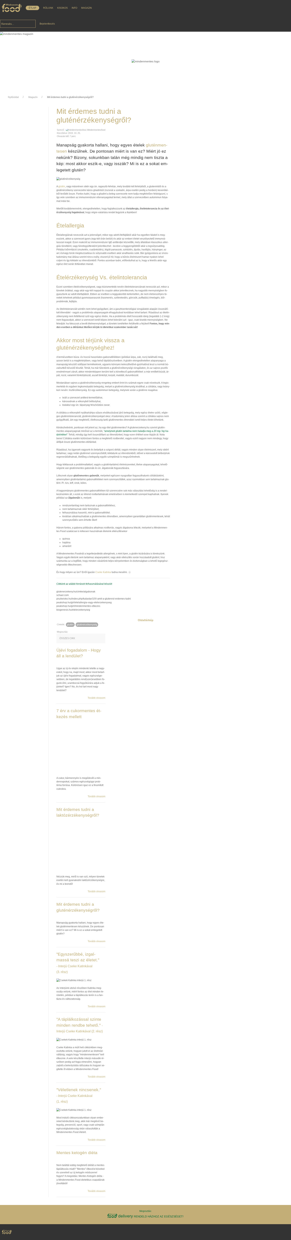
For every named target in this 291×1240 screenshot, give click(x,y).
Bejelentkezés (47, 23)
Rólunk (48, 8)
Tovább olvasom (96, 697)
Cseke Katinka (103, 572)
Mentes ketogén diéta (76, 1152)
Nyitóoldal (13, 97)
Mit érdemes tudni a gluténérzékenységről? (70, 97)
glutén (61, 186)
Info (74, 8)
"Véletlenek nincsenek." (78, 1095)
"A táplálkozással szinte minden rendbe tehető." (79, 1025)
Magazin (86, 8)
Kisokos (62, 8)
